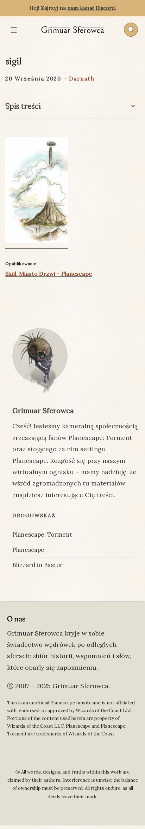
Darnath (82, 78)
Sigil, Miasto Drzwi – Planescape (48, 273)
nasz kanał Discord (91, 8)
